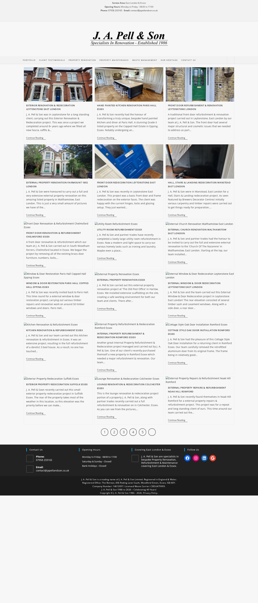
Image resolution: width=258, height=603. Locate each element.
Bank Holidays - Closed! (94, 465)
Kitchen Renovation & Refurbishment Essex (54, 330)
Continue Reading (36, 138)
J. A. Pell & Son (89, 479)
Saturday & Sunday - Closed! (96, 461)
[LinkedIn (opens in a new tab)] (133, 17)
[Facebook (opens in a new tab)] (124, 17)
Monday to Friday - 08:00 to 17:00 (99, 456)
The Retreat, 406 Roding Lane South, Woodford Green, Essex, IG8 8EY (138, 482)
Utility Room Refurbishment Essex (119, 229)
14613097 (118, 486)
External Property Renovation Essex (121, 279)
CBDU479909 (158, 486)
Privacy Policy (150, 492)
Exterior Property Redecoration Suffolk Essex (57, 384)
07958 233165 (115, 10)
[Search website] (230, 60)
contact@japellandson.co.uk (144, 10)
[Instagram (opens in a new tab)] (129, 17)
